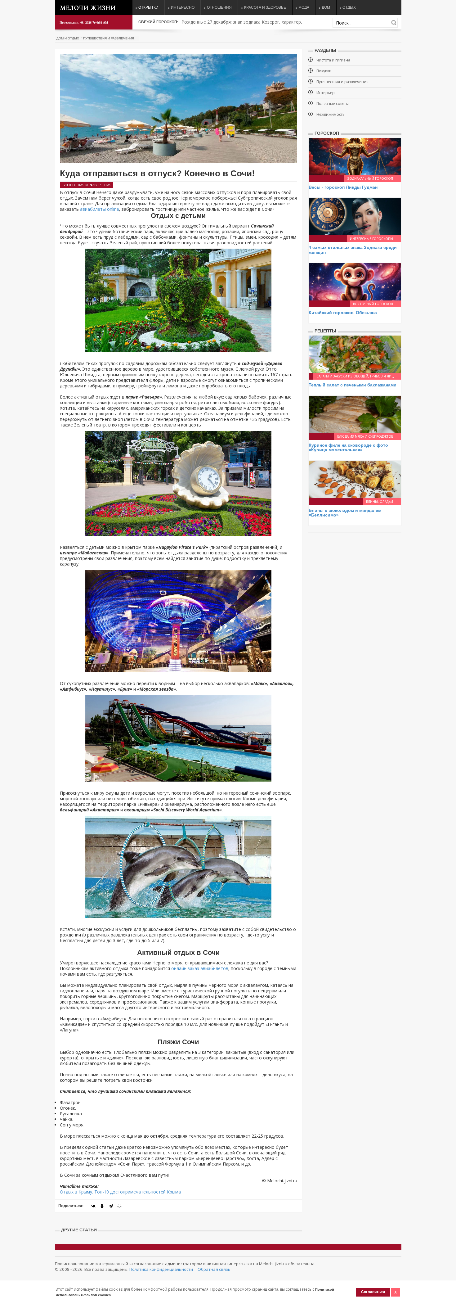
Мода (303, 7)
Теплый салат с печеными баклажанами (352, 384)
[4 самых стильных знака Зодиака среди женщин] (355, 216)
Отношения (219, 7)
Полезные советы (332, 103)
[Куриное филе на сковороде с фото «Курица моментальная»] (355, 414)
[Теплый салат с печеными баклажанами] (355, 353)
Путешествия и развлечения (108, 38)
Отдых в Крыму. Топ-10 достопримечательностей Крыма (120, 1192)
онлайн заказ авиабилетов (199, 968)
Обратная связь (214, 1269)
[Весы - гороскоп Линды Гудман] (355, 156)
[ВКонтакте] (93, 1206)
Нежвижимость (330, 114)
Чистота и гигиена (333, 60)
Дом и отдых (67, 38)
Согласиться (373, 1292)
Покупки (324, 71)
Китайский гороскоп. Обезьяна (343, 312)
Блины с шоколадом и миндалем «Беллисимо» (345, 512)
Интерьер (325, 92)
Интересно (182, 7)
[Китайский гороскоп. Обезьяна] (355, 281)
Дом (326, 7)
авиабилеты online (99, 209)
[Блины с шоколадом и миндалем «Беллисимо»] (355, 479)
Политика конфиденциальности (161, 1269)
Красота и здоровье (265, 7)
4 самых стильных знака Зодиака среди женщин (353, 250)
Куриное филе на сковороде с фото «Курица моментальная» (348, 447)
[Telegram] (110, 1206)
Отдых (349, 7)
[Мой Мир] (119, 1206)
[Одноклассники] (102, 1206)
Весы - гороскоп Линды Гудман (343, 187)
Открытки (148, 7)
